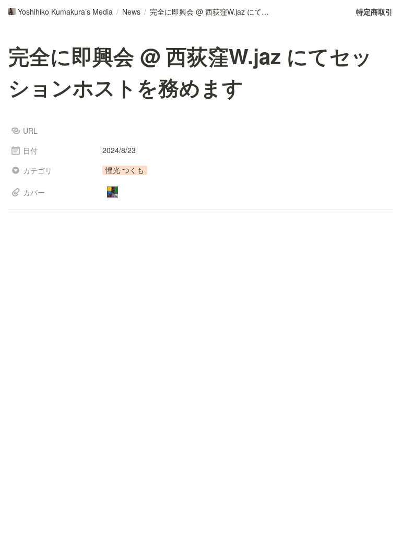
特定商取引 (374, 11)
